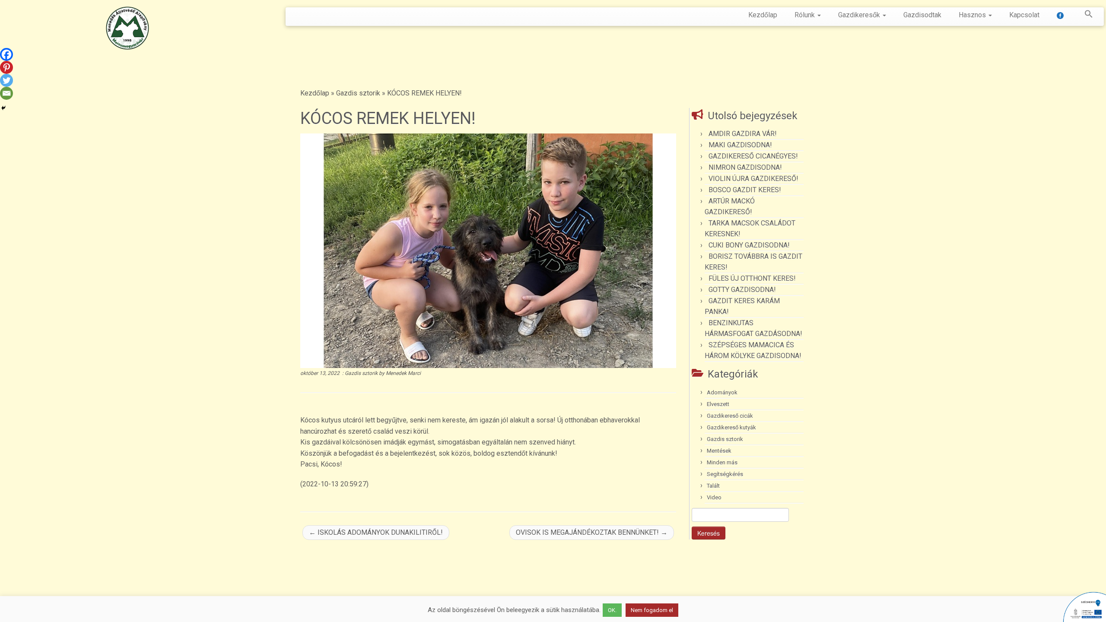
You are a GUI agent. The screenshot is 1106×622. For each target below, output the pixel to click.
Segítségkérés (725, 474)
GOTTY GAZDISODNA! (742, 290)
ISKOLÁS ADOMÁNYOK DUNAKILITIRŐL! (376, 532)
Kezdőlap (762, 15)
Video (714, 497)
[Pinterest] (6, 67)
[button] (1084, 15)
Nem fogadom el (652, 610)
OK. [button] (612, 610)
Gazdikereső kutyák (731, 427)
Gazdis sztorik (358, 93)
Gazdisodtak (922, 15)
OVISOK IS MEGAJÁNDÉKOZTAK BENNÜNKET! (591, 532)
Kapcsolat (1024, 15)
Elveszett (718, 404)
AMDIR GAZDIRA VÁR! (743, 134)
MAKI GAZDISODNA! (740, 145)
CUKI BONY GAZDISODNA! (749, 245)
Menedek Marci (403, 373)
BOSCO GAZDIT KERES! (745, 190)
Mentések (719, 450)
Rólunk (806, 15)
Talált (713, 485)
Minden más (722, 462)
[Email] (6, 93)
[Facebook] (6, 54)
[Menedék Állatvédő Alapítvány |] (127, 28)
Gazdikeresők (860, 15)
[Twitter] (6, 80)
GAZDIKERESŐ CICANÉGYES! (753, 156)
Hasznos (973, 15)
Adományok (722, 392)
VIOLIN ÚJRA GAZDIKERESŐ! (753, 179)
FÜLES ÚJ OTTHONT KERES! (752, 278)
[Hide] (3, 108)
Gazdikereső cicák (730, 416)
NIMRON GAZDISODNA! (745, 167)
